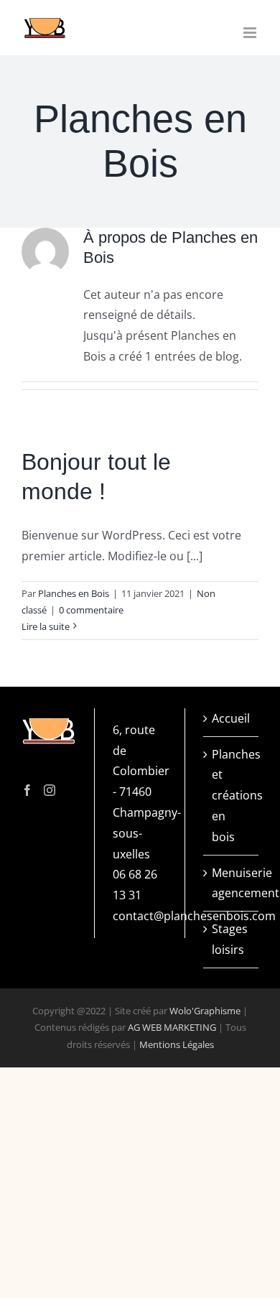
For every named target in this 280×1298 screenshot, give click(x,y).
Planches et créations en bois (231, 795)
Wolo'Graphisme (205, 1010)
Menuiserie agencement (231, 883)
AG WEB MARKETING (172, 1027)
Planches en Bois (73, 593)
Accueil (231, 718)
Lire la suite (46, 626)
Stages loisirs (230, 939)
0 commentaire (91, 609)
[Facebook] (27, 790)
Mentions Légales (176, 1044)
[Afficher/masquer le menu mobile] (250, 32)
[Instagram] (49, 790)
